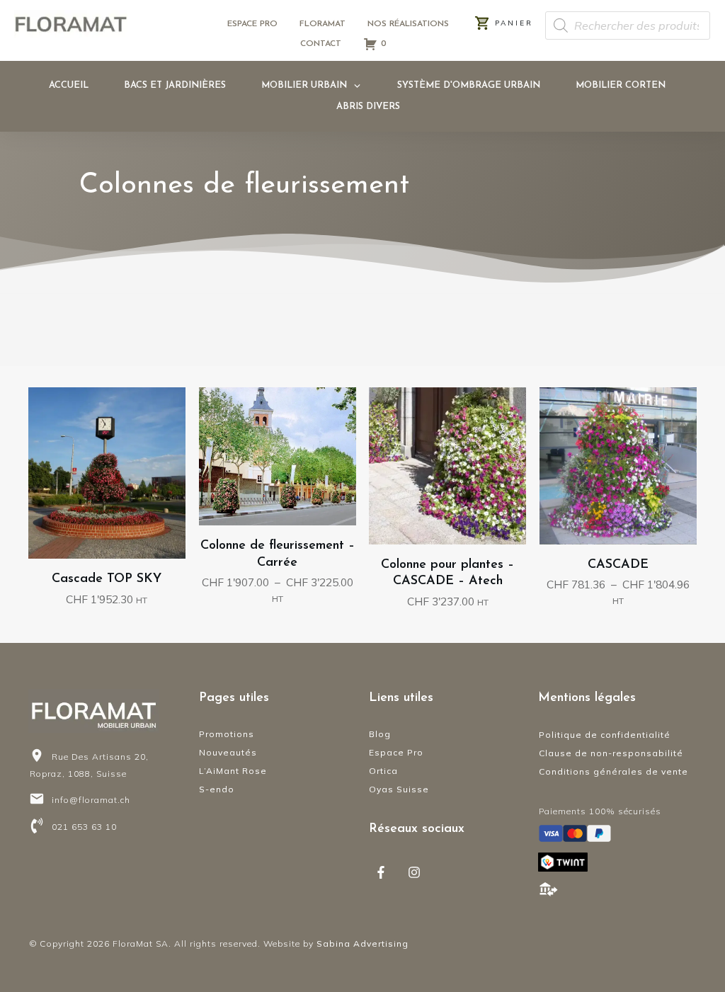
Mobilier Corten (621, 85)
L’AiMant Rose (233, 770)
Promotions (226, 734)
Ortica (383, 770)
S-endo (216, 789)
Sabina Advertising (362, 943)
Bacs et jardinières (175, 85)
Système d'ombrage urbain (468, 85)
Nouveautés (228, 752)
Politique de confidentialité (604, 734)
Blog (380, 734)
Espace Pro (396, 752)
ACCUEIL (69, 85)
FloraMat (322, 24)
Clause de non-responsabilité (611, 753)
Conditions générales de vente (613, 771)
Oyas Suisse (399, 789)
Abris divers (368, 106)
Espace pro (252, 24)
